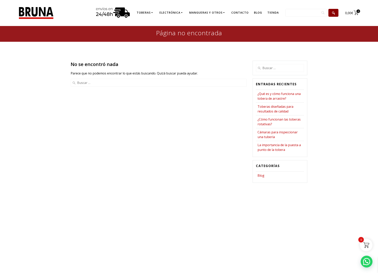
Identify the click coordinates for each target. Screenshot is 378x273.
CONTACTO (240, 12)
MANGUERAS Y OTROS (205, 12)
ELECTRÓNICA (169, 12)
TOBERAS (144, 12)
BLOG (258, 12)
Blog (261, 175)
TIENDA (273, 12)
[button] (366, 261)
